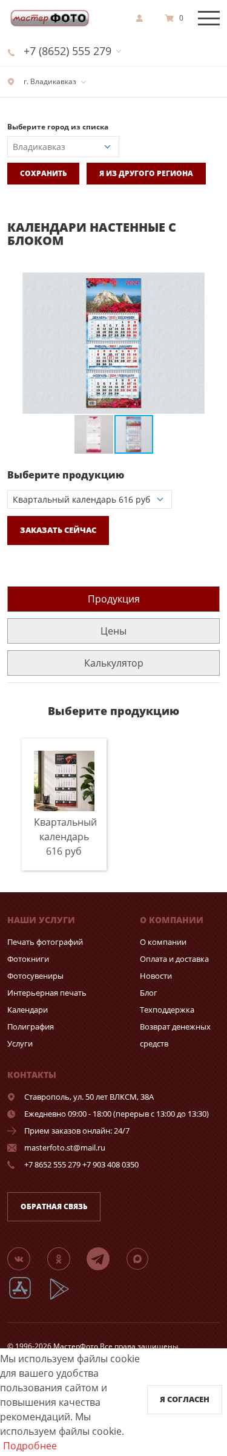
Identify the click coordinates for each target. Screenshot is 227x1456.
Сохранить (43, 173)
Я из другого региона (146, 173)
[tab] (113, 598)
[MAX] (144, 1258)
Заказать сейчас (58, 529)
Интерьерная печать (47, 992)
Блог (148, 992)
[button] (209, 283)
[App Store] (27, 1298)
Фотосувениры (35, 975)
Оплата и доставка (174, 958)
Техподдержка (167, 1009)
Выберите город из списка (57, 127)
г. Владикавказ (49, 81)
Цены (113, 631)
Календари (27, 1009)
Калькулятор (113, 663)
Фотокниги (28, 958)
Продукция (114, 599)
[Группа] (26, 1258)
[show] (142, 18)
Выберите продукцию (65, 475)
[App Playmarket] (66, 1298)
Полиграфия (30, 1026)
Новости (156, 975)
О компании (163, 941)
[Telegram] (105, 1258)
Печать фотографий (45, 941)
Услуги (20, 1043)
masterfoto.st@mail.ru (64, 1147)
